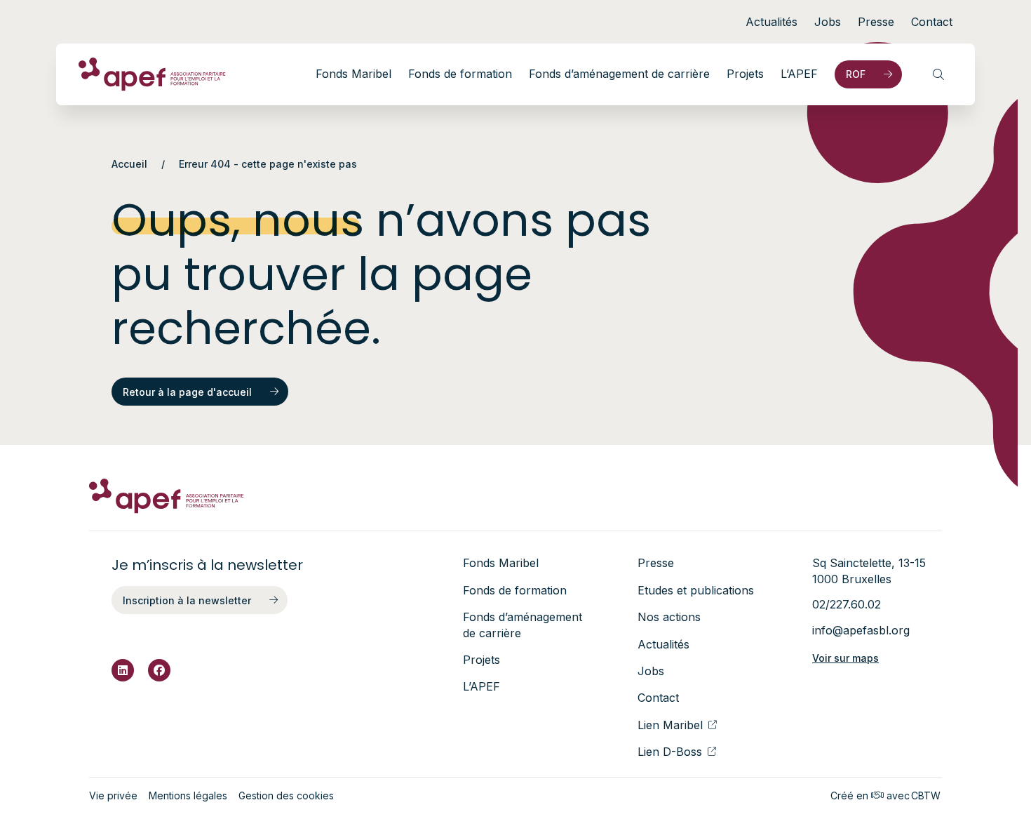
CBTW (926, 795)
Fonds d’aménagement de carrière (619, 74)
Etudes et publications (696, 590)
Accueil (129, 164)
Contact (931, 22)
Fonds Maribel (353, 74)
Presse (876, 22)
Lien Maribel (670, 725)
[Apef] (152, 74)
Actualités (771, 22)
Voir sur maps (845, 658)
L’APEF (799, 74)
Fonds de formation (460, 74)
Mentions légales (188, 795)
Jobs (827, 22)
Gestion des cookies (286, 795)
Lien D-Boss (670, 752)
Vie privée (113, 795)
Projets (745, 74)
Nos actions (669, 617)
